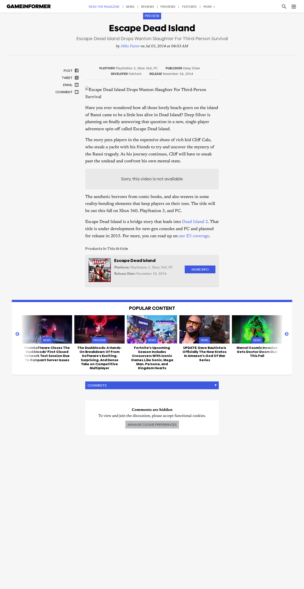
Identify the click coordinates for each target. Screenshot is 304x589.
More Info (200, 269)
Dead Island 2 (195, 222)
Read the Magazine (104, 6)
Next (286, 334)
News (130, 6)
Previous (17, 334)
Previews (167, 6)
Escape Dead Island (135, 260)
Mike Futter (130, 46)
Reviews (147, 6)
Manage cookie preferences (152, 424)
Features (189, 6)
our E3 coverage (194, 236)
